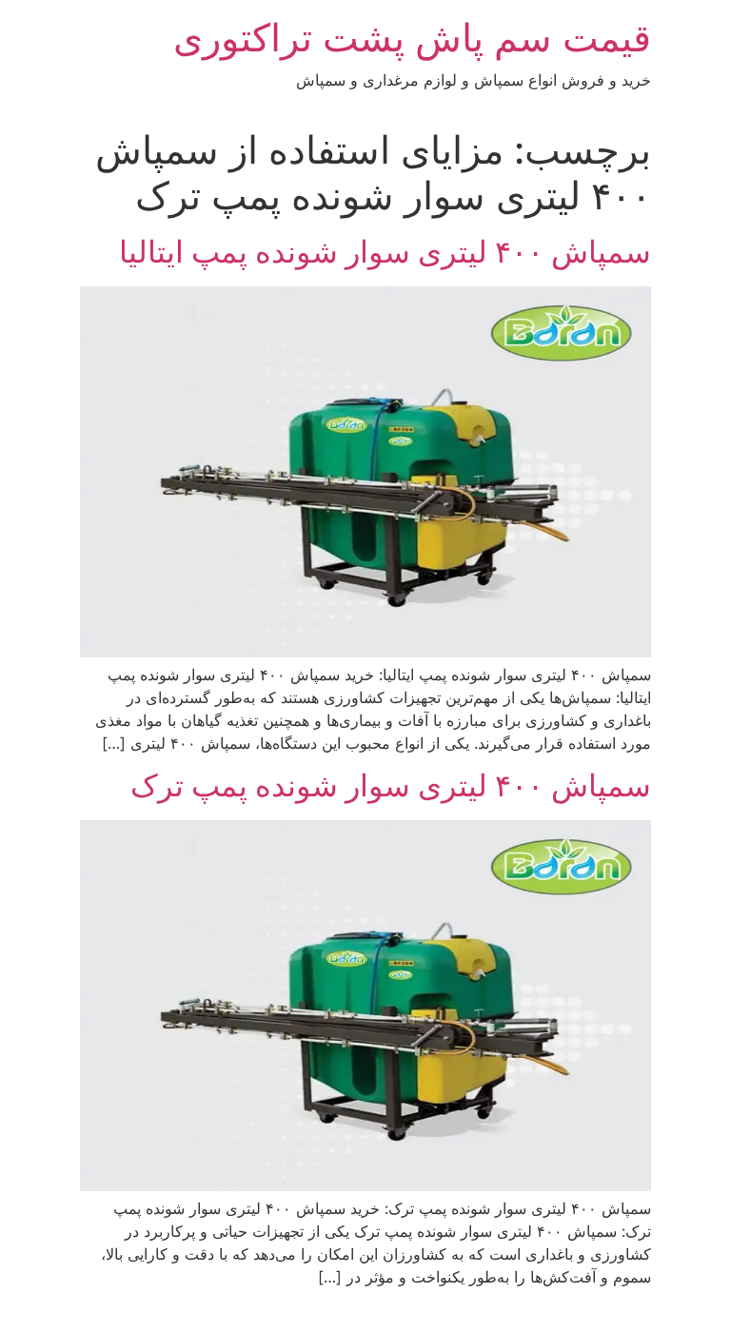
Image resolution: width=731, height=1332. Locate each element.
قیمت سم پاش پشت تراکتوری (412, 37)
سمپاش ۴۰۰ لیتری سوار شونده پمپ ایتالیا (385, 251)
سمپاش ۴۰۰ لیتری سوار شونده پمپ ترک (390, 785)
